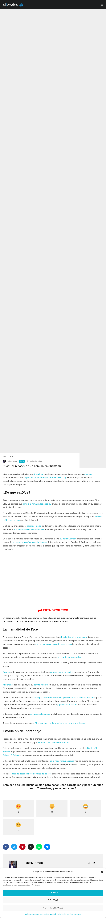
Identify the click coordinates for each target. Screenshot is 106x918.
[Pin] (22, 847)
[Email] (31, 847)
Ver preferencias (53, 908)
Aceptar (53, 893)
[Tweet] (14, 847)
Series (22, 461)
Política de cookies (32, 914)
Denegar (53, 900)
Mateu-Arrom (12, 461)
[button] (101, 871)
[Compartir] (6, 847)
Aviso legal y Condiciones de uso (69, 914)
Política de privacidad (48, 914)
